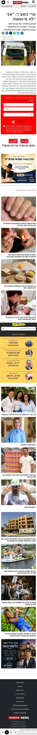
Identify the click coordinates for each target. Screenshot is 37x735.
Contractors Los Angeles (20, 709)
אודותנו (20, 686)
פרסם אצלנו (20, 683)
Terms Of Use (20, 131)
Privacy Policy (14, 131)
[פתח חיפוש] (8, 2)
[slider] (27, 733)
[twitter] (10, 33)
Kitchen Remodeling (20, 705)
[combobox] (18, 328)
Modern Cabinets (20, 713)
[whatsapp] (14, 33)
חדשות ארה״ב (20, 694)
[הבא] (11, 732)
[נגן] (7, 732)
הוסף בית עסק (18, 334)
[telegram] (18, 33)
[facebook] (22, 33)
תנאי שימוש (20, 690)
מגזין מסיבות (20, 698)
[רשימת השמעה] (15, 732)
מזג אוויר (23, 6)
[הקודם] (2, 732)
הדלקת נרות (32, 6)
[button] (5, 104)
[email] (3, 33)
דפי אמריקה (20, 701)
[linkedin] (6, 33)
